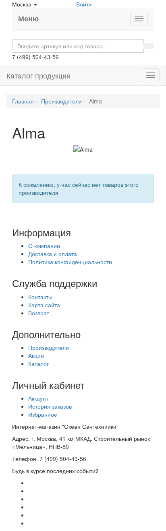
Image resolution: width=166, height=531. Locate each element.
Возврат (38, 313)
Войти (84, 4)
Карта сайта (44, 305)
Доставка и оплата (52, 254)
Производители (61, 101)
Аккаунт (38, 398)
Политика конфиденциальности (70, 262)
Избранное (42, 414)
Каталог (38, 364)
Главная (23, 101)
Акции (36, 355)
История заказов (50, 406)
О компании (44, 246)
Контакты (40, 297)
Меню (28, 18)
